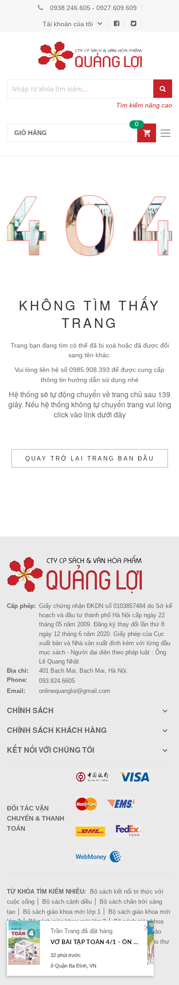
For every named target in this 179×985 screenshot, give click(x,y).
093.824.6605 (57, 680)
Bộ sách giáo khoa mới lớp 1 (62, 911)
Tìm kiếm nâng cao (144, 105)
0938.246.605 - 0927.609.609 (93, 7)
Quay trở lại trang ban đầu (89, 458)
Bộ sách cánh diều (67, 901)
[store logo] (89, 55)
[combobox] (80, 89)
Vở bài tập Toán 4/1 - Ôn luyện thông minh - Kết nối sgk (95, 943)
